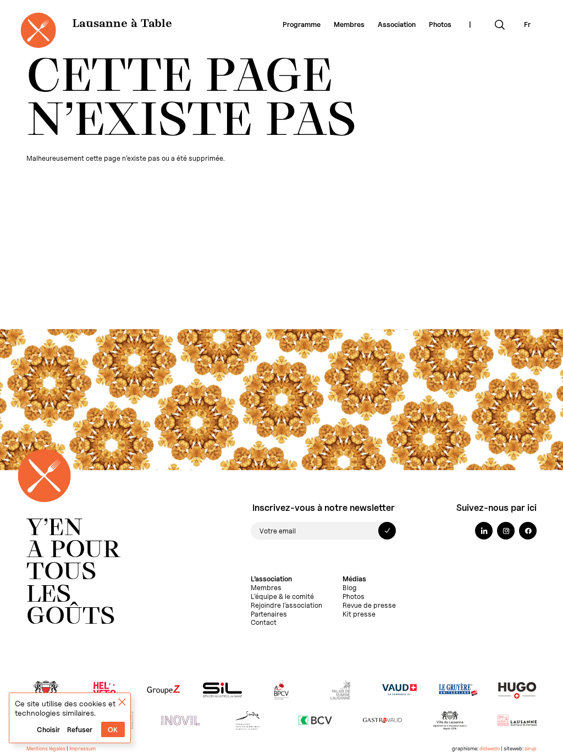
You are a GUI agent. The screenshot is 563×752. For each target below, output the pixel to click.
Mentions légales (45, 748)
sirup (531, 748)
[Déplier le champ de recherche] (499, 25)
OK (113, 730)
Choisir (48, 730)
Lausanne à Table (122, 24)
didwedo (489, 748)
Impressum (82, 748)
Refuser (79, 730)
